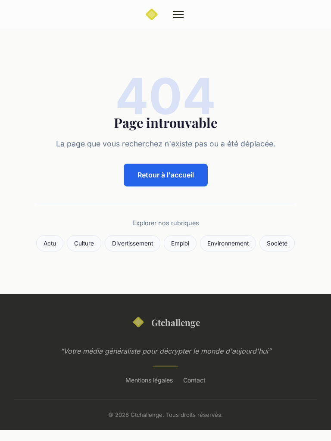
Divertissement (132, 243)
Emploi (180, 243)
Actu (50, 243)
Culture (84, 243)
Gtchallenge (175, 322)
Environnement (228, 243)
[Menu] (178, 15)
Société (277, 243)
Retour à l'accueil (165, 175)
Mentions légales (149, 380)
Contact (194, 380)
